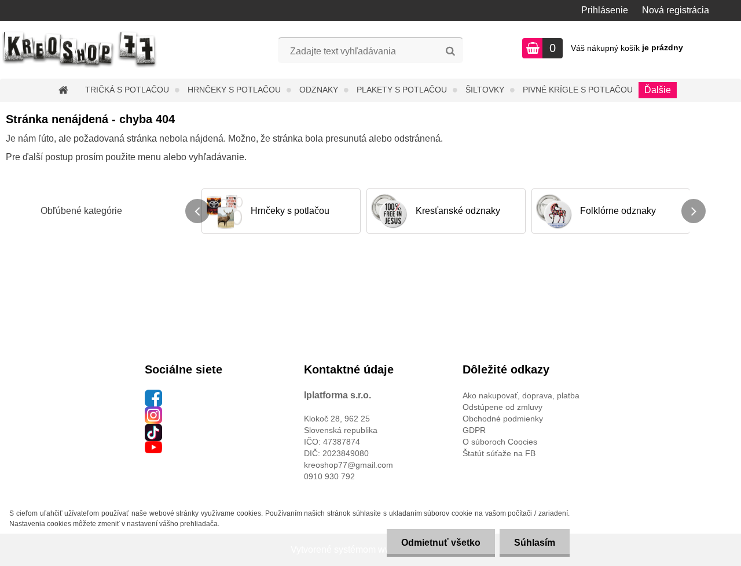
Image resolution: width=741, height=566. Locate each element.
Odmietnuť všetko (440, 542)
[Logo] (79, 50)
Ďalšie (657, 90)
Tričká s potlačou (127, 89)
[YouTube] (153, 447)
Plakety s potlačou (402, 89)
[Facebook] (153, 395)
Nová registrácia (675, 10)
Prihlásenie (604, 10)
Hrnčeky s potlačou (234, 89)
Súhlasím (534, 542)
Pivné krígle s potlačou (578, 89)
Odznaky (318, 89)
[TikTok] (153, 429)
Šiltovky (484, 89)
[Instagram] (153, 412)
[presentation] (197, 211)
